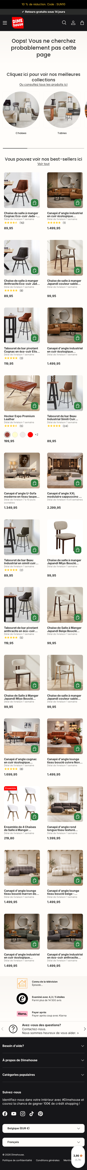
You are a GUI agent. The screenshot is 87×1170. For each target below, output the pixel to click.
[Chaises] (21, 109)
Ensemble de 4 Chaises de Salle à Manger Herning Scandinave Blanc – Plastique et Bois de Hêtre (20, 833)
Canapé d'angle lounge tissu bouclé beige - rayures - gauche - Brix (63, 894)
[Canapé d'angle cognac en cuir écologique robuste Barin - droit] (22, 736)
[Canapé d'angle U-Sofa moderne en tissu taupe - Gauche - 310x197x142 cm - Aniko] (22, 470)
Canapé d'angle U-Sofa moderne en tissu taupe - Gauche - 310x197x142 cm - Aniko (21, 498)
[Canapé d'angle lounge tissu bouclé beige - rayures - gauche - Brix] (65, 868)
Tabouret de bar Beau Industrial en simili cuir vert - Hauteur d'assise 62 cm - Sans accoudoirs (22, 564)
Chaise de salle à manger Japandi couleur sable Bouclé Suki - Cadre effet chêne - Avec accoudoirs (64, 700)
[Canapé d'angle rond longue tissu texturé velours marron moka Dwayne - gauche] (65, 804)
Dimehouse (17, 1154)
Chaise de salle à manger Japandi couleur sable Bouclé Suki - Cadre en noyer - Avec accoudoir (64, 285)
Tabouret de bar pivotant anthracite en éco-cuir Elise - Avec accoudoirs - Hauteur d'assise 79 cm (21, 632)
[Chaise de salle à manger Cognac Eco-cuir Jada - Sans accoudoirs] (22, 190)
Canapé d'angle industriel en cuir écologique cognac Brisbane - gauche (65, 352)
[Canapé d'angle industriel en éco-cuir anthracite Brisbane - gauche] (65, 931)
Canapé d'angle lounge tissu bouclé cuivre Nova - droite (64, 762)
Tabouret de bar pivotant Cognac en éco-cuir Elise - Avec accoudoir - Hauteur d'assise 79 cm (21, 352)
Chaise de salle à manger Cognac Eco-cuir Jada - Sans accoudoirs (21, 216)
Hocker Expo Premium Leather (19, 417)
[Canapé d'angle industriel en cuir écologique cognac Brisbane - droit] (65, 190)
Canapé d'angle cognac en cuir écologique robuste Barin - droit (20, 762)
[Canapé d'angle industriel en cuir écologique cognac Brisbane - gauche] (65, 325)
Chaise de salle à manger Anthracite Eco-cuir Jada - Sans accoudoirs (21, 284)
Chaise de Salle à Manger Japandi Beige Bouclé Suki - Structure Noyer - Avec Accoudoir (64, 632)
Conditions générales (47, 1160)
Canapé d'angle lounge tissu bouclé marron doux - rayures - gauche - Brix (22, 894)
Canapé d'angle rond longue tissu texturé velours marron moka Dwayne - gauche (62, 831)
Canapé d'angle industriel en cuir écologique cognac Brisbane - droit (65, 216)
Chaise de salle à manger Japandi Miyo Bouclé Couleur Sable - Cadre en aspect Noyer (64, 564)
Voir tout (43, 164)
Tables (62, 133)
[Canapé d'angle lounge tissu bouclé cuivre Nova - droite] (65, 736)
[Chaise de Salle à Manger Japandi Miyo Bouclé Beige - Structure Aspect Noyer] (22, 673)
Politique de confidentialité (17, 1160)
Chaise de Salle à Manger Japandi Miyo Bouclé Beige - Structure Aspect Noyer (21, 700)
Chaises (21, 133)
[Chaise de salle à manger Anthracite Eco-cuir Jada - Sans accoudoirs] (22, 258)
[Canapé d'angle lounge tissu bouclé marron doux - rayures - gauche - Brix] (22, 868)
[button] (82, 22)
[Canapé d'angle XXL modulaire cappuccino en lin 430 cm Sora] (65, 470)
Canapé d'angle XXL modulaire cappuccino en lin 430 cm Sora (64, 496)
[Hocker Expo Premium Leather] (22, 393)
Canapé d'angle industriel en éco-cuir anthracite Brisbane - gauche (65, 957)
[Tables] (62, 109)
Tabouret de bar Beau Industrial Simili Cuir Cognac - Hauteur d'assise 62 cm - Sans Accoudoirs (62, 422)
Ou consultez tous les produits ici (43, 84)
